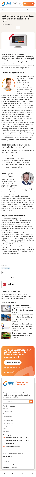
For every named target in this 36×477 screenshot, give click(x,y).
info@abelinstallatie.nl (11, 368)
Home (3, 475)
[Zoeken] (15, 4)
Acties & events (22, 475)
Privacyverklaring (8, 464)
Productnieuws (13, 9)
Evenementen (7, 411)
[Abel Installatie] (6, 4)
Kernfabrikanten (8, 423)
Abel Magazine (7, 416)
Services (5, 428)
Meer (32, 475)
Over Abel (6, 431)
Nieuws (12, 475)
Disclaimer (6, 461)
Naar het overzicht (8, 302)
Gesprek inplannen (12, 362)
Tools (5, 414)
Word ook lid (28, 4)
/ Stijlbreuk (13, 467)
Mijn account (20, 4)
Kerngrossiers (7, 426)
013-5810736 (8, 372)
